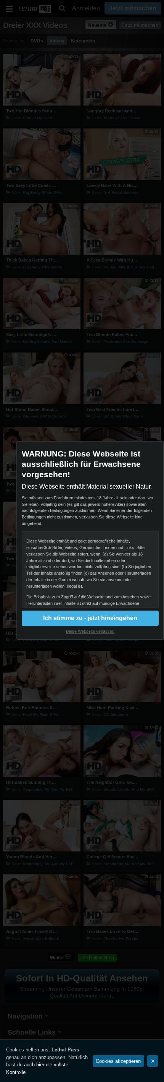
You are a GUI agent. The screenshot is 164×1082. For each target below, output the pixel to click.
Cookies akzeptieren (118, 1061)
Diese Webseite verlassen (90, 631)
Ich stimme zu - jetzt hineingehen (90, 618)
